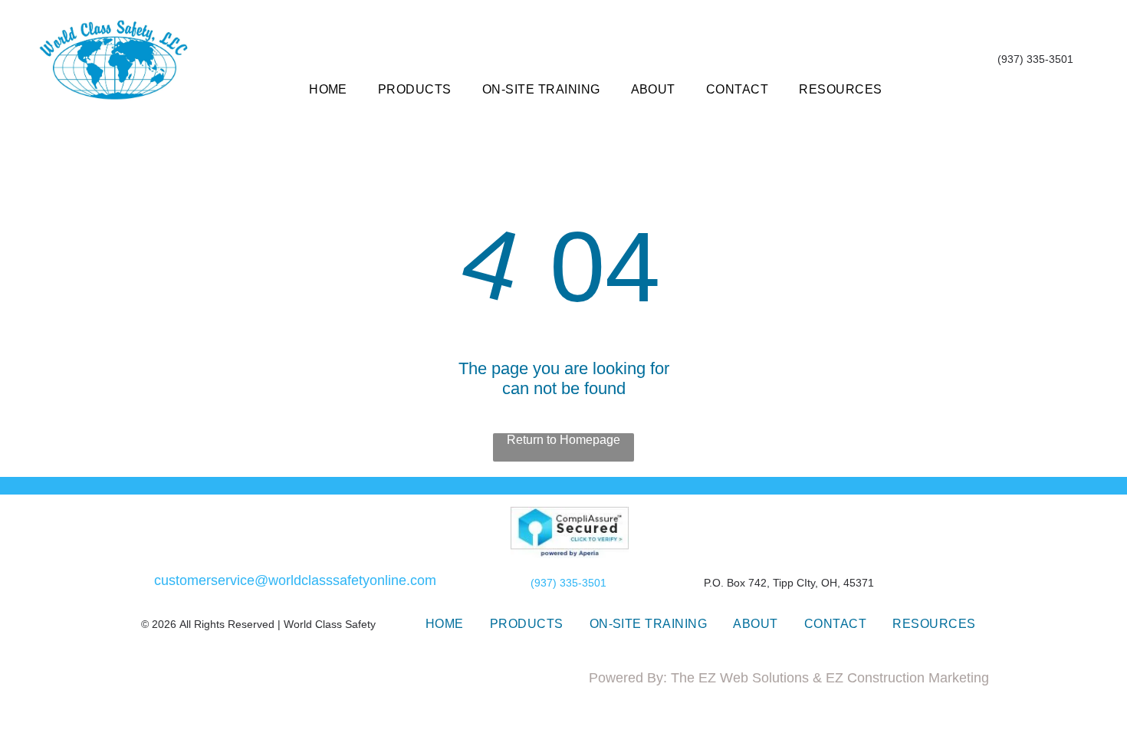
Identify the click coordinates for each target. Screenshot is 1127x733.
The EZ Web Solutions (740, 677)
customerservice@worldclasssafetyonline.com (295, 580)
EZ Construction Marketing (907, 677)
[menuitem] (328, 89)
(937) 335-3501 (568, 583)
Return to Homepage (563, 439)
